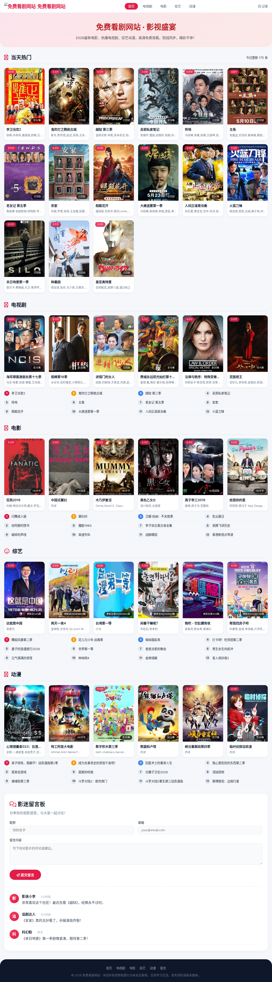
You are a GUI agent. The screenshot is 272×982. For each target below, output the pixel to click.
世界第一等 (85, 649)
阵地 (14, 402)
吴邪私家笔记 (221, 393)
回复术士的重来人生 (158, 763)
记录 (264, 6)
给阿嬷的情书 (20, 525)
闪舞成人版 (18, 516)
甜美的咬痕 (85, 772)
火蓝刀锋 (218, 411)
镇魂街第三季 (20, 781)
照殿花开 (17, 411)
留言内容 (15, 840)
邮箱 (141, 822)
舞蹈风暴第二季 (21, 640)
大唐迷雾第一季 (88, 411)
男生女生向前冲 (222, 649)
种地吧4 (83, 658)
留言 (163, 968)
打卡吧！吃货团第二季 (227, 640)
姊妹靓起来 (152, 640)
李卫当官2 (18, 393)
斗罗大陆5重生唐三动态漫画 (164, 781)
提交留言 (27, 875)
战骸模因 (151, 534)
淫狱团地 (218, 772)
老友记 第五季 (154, 402)
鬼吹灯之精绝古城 (90, 393)
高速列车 (84, 534)
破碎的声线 (18, 534)
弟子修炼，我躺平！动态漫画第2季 (34, 763)
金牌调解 (151, 658)
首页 (131, 6)
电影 (163, 6)
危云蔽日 (218, 516)
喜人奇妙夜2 (220, 658)
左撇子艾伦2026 (156, 772)
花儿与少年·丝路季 (90, 640)
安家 (215, 402)
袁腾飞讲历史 (221, 525)
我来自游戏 (18, 772)
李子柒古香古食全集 (158, 525)
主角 (81, 402)
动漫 (192, 6)
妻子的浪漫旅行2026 (25, 649)
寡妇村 (82, 516)
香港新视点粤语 (222, 534)
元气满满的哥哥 (21, 658)
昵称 (13, 822)
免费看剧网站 (51, 6)
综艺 (178, 6)
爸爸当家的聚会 (155, 649)
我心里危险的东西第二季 (228, 763)
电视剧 (147, 6)
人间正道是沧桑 (155, 411)
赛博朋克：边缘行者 (225, 781)
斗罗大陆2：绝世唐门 (92, 781)
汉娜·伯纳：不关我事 (159, 516)
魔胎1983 (85, 525)
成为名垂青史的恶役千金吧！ (97, 763)
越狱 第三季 (153, 393)
